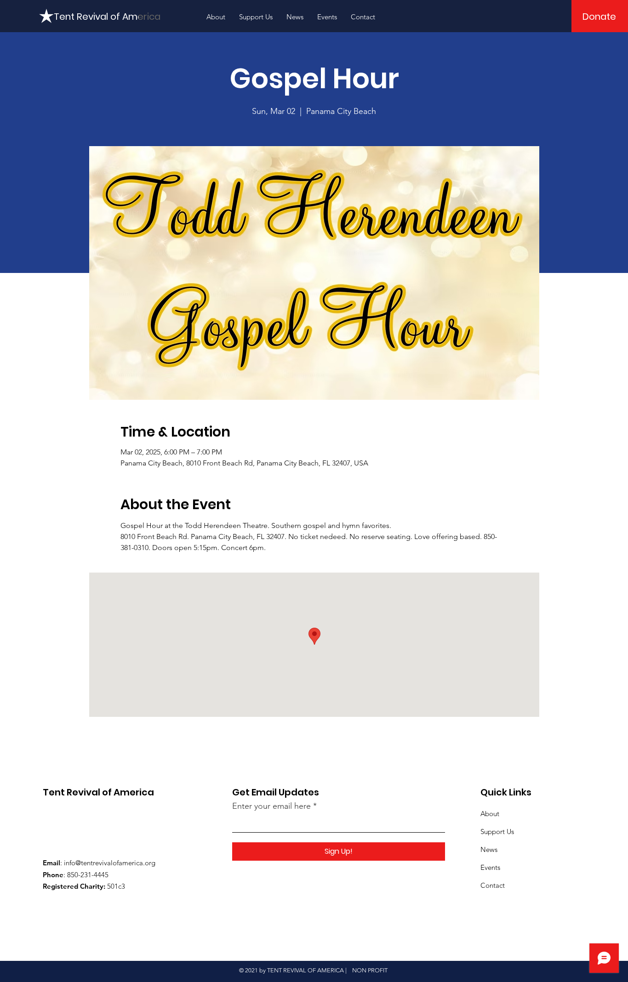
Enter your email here (271, 806)
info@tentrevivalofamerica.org (109, 862)
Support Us (497, 831)
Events (490, 867)
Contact (492, 885)
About (489, 813)
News (488, 849)
